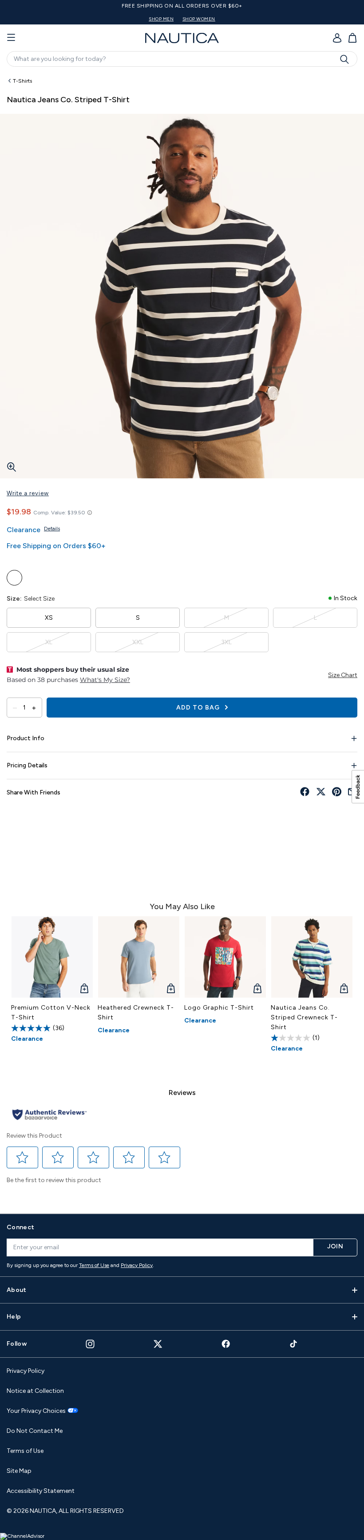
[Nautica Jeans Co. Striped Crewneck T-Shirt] (311, 957)
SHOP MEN (161, 19)
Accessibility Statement (41, 1491)
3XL (226, 642)
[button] (22, 1158)
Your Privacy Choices (36, 1411)
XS (49, 618)
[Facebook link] (226, 1343)
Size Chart (342, 675)
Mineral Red (14, 578)
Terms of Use (94, 1265)
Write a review (28, 493)
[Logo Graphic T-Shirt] (225, 957)
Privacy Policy (137, 1265)
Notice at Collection (35, 1391)
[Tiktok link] (293, 1343)
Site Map (19, 1471)
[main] (182, 638)
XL (48, 642)
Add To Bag (199, 707)
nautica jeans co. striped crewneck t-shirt (304, 1017)
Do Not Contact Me (35, 1431)
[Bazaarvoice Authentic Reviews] (49, 1115)
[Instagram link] (90, 1343)
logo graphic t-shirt (219, 1007)
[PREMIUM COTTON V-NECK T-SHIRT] (52, 957)
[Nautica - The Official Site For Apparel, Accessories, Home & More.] (182, 38)
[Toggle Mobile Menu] (11, 38)
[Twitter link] (158, 1344)
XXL (137, 642)
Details (52, 528)
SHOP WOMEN (198, 19)
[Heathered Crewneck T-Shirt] (138, 957)
